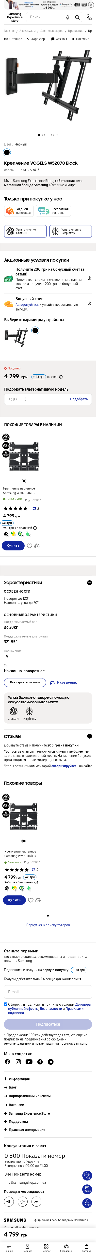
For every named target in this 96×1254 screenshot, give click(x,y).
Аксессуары (27, 31)
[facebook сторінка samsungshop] (36, 1202)
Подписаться (48, 1024)
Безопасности (51, 1009)
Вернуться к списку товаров (48, 925)
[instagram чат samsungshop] (18, 1061)
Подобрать (79, 399)
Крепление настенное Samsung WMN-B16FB (19, 491)
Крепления (75, 31)
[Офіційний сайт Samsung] (15, 1220)
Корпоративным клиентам (30, 1096)
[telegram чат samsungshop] (50, 1061)
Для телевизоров (51, 31)
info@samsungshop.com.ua (25, 1183)
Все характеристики (25, 682)
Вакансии (16, 1105)
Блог (12, 1087)
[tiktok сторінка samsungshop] (39, 1061)
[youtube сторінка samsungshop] (29, 1061)
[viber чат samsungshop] (23, 1202)
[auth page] (27, 1248)
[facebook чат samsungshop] (7, 1061)
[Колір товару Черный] (7, 152)
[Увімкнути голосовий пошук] (67, 17)
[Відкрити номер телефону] (89, 17)
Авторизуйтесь (27, 305)
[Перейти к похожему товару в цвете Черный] (24, 481)
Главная (9, 31)
